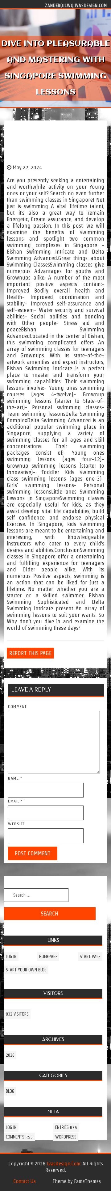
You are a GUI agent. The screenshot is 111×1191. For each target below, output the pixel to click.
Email (15, 801)
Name (15, 778)
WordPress (65, 1136)
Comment (17, 706)
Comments (19, 1136)
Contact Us (24, 1181)
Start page (90, 956)
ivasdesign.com (63, 1163)
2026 (10, 1055)
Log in (11, 956)
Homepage (48, 956)
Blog (10, 1091)
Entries (66, 1127)
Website (16, 824)
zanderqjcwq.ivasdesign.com (76, 5)
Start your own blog (26, 969)
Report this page (30, 653)
